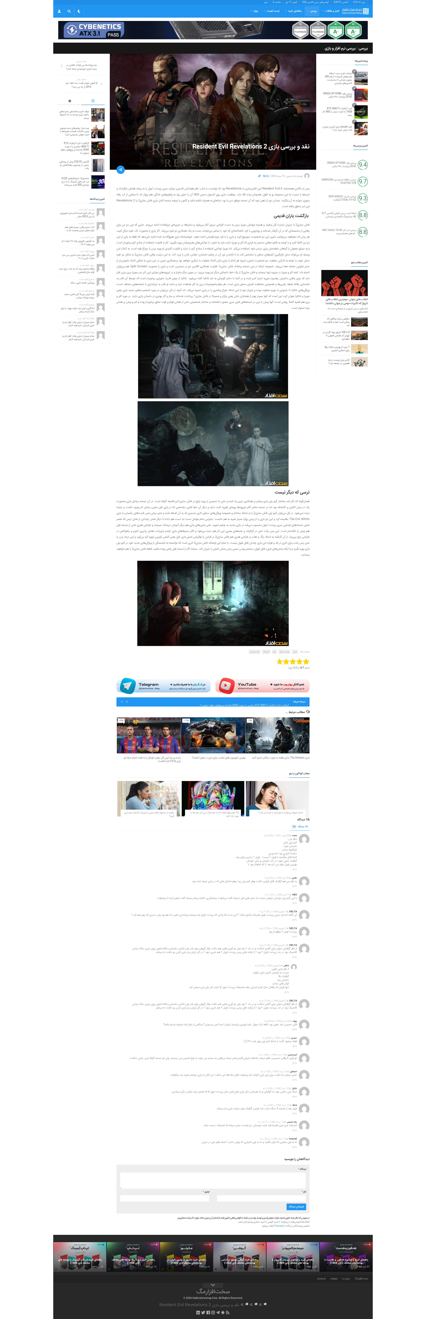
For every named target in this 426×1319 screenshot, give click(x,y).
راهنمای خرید (295, 11)
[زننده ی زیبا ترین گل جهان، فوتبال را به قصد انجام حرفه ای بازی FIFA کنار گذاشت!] (149, 735)
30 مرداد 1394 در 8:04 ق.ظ (277, 1021)
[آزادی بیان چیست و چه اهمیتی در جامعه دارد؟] (359, 361)
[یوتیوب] (262, 686)
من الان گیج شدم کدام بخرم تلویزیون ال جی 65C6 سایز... (77, 215)
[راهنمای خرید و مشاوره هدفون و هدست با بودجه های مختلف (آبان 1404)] (346, 1257)
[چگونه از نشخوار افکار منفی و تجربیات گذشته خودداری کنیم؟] (148, 798)
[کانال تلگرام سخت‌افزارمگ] (218, 1313)
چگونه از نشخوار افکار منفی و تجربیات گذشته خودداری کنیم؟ (149, 814)
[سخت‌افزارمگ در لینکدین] (198, 1313)
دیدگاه (298, 827)
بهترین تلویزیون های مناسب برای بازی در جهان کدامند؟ (218, 758)
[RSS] (228, 1313)
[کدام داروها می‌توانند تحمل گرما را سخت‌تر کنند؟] (277, 798)
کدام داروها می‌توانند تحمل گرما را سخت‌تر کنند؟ (281, 813)
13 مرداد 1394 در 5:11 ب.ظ (271, 1122)
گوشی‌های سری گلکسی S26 (315, 2)
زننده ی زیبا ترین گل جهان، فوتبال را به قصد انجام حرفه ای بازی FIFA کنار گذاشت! (152, 759)
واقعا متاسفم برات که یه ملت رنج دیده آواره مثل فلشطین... (76, 270)
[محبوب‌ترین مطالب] (70, 101)
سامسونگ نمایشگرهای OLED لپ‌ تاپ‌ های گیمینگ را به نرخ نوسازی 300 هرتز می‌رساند (75, 181)
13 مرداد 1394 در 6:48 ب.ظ (276, 1105)
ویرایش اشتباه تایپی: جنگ (82, 283)
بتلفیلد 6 (277, 2)
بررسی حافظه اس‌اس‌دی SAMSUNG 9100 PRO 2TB (338, 181)
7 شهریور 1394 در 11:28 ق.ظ (272, 928)
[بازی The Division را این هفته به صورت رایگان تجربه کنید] (277, 735)
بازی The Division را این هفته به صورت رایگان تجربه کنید (281, 758)
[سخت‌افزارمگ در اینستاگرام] (213, 1313)
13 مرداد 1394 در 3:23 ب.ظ (273, 1139)
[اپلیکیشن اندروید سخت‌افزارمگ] (222, 1313)
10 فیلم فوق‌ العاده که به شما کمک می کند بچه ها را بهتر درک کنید (214, 814)
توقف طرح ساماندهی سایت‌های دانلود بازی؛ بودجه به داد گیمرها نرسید (74, 115)
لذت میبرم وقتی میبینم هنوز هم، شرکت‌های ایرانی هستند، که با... (79, 229)
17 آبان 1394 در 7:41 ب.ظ (277, 895)
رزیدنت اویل (284, 651)
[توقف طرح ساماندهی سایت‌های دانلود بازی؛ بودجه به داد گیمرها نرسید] (98, 115)
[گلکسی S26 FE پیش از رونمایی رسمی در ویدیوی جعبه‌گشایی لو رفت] (98, 165)
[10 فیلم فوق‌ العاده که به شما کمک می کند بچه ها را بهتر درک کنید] (213, 798)
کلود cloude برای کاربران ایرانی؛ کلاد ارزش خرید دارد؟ (337, 128)
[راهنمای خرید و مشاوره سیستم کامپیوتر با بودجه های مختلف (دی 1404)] (293, 1257)
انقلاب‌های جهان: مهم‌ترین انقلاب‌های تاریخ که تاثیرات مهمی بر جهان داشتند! (346, 301)
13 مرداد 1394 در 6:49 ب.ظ (276, 1088)
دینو (266, 2)
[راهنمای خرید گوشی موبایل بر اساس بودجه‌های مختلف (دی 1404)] (239, 1257)
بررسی (313, 11)
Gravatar (279, 1226)
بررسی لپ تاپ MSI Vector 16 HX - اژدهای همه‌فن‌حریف (339, 232)
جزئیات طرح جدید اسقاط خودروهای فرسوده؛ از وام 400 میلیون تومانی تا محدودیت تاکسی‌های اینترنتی (338, 78)
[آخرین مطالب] (93, 101)
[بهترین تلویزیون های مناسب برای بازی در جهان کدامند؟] (213, 735)
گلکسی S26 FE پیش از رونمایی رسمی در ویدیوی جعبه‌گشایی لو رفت (256, 702)
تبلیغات (333, 1279)
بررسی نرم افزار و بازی (340, 48)
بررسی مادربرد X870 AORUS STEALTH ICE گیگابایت (342, 198)
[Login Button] (59, 11)
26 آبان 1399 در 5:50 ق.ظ (277, 878)
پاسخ (295, 869)
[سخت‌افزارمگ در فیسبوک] (208, 1313)
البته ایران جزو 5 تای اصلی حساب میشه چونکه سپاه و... (79, 296)
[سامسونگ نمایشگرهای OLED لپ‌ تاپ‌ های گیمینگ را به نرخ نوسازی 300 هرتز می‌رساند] (98, 182)
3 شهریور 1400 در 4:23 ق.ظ (267, 965)
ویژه (255, 11)
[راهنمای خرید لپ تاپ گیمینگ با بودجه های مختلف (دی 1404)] (80, 1257)
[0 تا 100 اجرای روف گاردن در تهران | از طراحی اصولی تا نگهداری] (359, 335)
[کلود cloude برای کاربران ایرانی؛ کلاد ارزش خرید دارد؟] (361, 128)
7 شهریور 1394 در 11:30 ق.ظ (272, 911)
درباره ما (346, 1279)
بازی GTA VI (359, 2)
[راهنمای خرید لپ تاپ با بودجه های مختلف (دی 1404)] (133, 1257)
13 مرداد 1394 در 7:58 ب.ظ (274, 1071)
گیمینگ (266, 651)
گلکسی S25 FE (340, 2)
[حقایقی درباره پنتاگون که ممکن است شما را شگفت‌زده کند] (359, 322)
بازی (295, 651)
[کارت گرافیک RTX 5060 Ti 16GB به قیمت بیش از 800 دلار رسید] (361, 112)
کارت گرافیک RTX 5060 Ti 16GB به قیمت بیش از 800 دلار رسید (337, 112)
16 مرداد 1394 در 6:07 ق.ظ (275, 1038)
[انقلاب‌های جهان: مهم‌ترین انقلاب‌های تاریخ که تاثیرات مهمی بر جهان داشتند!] (344, 283)
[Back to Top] (213, 1285)
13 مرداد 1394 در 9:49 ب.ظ (272, 1055)
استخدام (321, 1279)
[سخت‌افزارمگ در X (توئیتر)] (203, 1313)
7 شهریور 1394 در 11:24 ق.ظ (272, 1001)
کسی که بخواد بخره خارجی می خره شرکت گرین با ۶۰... (78, 257)
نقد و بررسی (254, 651)
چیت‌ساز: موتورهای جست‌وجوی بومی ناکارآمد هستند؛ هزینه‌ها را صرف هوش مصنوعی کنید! (74, 131)
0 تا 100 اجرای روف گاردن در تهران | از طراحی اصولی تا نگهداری (336, 335)
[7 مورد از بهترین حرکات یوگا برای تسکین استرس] (359, 348)
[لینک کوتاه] (259, 176)
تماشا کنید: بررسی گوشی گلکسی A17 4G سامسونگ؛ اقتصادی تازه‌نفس (339, 215)
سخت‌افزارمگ (361, 1279)
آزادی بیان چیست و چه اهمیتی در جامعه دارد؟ (338, 361)
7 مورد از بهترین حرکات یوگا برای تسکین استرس (336, 348)
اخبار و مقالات (332, 11)
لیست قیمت (273, 11)
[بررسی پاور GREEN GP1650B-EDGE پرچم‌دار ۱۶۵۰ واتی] (361, 95)
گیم (274, 651)
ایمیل (206, 1192)
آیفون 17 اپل (291, 2)
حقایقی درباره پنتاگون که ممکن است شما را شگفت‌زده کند (336, 322)
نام (304, 1192)
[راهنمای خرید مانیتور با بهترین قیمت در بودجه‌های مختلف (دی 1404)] (186, 1257)
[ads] (213, 30)
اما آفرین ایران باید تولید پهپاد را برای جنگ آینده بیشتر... (77, 310)
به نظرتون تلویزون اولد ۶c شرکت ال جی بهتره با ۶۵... (78, 243)
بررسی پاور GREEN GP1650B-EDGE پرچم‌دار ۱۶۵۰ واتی (337, 95)
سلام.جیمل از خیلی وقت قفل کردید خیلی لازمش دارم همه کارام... (78, 324)
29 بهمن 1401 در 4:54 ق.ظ (276, 835)
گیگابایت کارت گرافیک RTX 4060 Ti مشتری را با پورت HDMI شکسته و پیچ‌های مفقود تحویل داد (74, 148)
